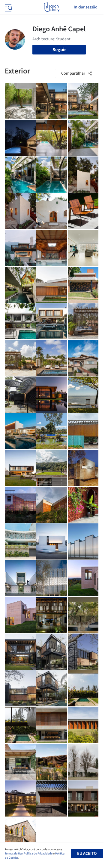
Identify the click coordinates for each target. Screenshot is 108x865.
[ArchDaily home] (51, 7)
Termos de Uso (13, 853)
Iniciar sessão (86, 7)
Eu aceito (87, 854)
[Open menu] (8, 7)
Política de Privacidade (38, 853)
